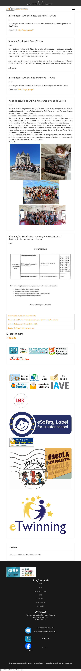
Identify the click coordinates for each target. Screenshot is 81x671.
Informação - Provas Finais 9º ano (25, 41)
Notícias (11, 337)
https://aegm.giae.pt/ (25, 30)
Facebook (45, 648)
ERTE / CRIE (40, 599)
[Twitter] (42, 2)
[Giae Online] (40, 572)
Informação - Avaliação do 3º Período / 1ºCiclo (31, 77)
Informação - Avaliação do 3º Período (22, 316)
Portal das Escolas (40, 591)
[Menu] (73, 9)
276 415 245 (32, 4)
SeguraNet (40, 606)
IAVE (40, 595)
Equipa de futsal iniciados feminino (21, 328)
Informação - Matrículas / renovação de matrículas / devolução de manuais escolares (35, 238)
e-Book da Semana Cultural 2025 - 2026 (22, 324)
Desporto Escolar (40, 602)
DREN (40, 587)
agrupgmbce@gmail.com (45, 4)
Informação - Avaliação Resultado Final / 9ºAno (32, 15)
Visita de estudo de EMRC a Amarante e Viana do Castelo (37, 100)
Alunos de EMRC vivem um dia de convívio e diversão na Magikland (33, 320)
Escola (10, 20)
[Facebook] (39, 2)
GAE (40, 584)
